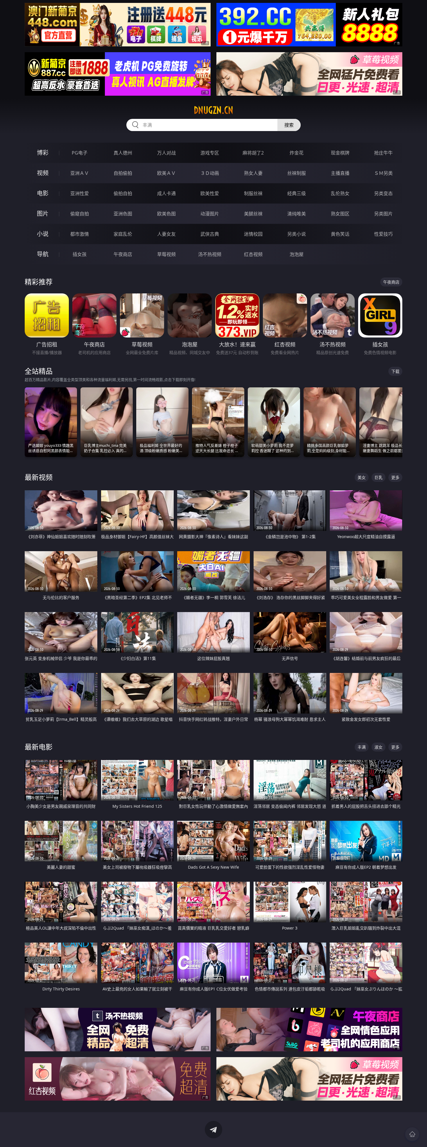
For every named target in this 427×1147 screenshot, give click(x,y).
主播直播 (340, 173)
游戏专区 (209, 153)
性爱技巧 (383, 234)
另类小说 (296, 234)
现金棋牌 (340, 153)
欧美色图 (166, 213)
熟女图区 (340, 213)
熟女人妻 (253, 173)
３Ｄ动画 (209, 173)
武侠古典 (209, 234)
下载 (395, 371)
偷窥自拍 (79, 213)
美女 (362, 477)
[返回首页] (412, 1134)
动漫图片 (209, 213)
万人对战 (166, 153)
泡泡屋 (297, 254)
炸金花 (297, 153)
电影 (43, 193)
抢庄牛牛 (383, 153)
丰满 (362, 747)
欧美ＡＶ (166, 173)
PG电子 (79, 153)
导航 (43, 254)
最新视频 (39, 477)
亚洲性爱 (79, 193)
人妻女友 (166, 234)
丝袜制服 (296, 173)
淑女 (378, 747)
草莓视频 (166, 254)
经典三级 (296, 193)
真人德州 (123, 153)
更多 (395, 477)
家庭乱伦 (123, 234)
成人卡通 (166, 193)
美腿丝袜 (253, 213)
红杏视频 (253, 254)
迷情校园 (253, 234)
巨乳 (378, 477)
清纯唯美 (296, 213)
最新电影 (39, 747)
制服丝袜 (253, 193)
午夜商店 (123, 254)
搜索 (289, 125)
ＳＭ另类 (383, 173)
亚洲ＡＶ (79, 173)
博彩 (43, 153)
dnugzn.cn (213, 110)
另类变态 (383, 193)
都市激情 (79, 234)
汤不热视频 (209, 254)
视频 (43, 173)
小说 (43, 234)
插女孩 (80, 254)
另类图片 (383, 213)
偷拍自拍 (123, 193)
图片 (43, 213)
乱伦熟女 (340, 193)
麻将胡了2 (253, 153)
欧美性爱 (209, 193)
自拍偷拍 (123, 173)
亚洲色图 (123, 213)
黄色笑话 (340, 234)
